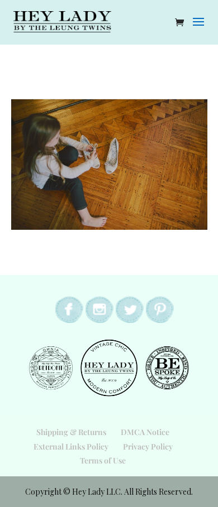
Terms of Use (103, 460)
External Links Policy (71, 446)
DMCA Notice (145, 432)
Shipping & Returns (71, 432)
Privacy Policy (148, 446)
